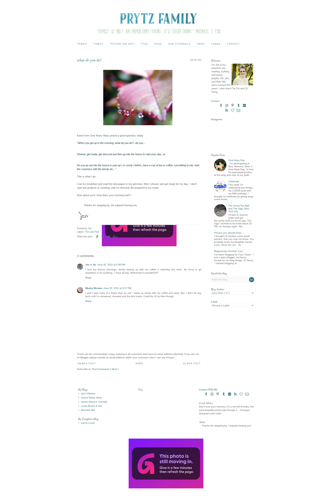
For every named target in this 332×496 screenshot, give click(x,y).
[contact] (238, 110)
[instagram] (227, 105)
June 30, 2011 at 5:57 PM (117, 288)
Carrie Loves (88, 422)
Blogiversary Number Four (228, 251)
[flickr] (244, 105)
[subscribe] (227, 110)
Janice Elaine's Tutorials (94, 401)
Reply (88, 277)
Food (158, 44)
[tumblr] (239, 105)
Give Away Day (236, 160)
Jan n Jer (90, 264)
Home (140, 363)
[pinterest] (233, 105)
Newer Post (87, 363)
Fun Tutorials (179, 44)
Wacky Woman (93, 288)
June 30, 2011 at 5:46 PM (111, 264)
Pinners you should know (227, 232)
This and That (92, 232)
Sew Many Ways (99, 135)
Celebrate (233, 181)
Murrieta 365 (88, 410)
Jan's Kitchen (88, 393)
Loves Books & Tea (91, 406)
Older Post (192, 363)
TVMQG (215, 44)
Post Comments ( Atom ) (105, 369)
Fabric (82, 44)
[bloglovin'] (233, 110)
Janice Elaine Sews (91, 397)
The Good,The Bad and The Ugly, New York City (238, 208)
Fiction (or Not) (122, 44)
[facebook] (221, 105)
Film (144, 44)
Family (99, 44)
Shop (201, 44)
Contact (233, 44)
